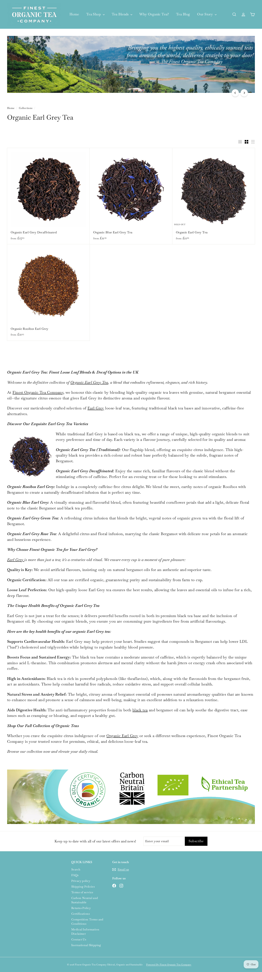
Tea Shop (94, 14)
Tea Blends (121, 14)
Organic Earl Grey (122, 735)
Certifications (80, 914)
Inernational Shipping (86, 945)
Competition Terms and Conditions (87, 922)
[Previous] (235, 92)
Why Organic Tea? (154, 14)
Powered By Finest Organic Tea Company (168, 964)
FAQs (75, 875)
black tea (140, 710)
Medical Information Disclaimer (85, 932)
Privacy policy (80, 881)
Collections (26, 108)
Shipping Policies (83, 886)
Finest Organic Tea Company (37, 392)
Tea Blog (183, 14)
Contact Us (78, 939)
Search (75, 869)
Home (74, 14)
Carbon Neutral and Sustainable (84, 900)
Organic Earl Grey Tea (89, 382)
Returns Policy (81, 908)
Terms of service (82, 892)
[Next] (244, 92)
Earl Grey (96, 408)
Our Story (205, 14)
